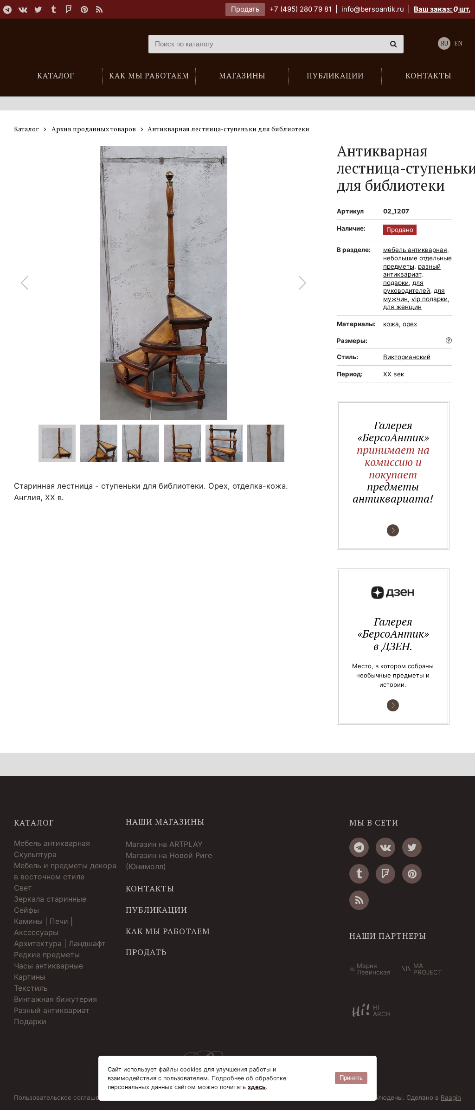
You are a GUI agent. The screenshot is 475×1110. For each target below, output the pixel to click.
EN (458, 43)
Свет (23, 887)
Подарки (30, 1021)
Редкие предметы (47, 954)
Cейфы (26, 910)
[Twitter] (38, 9)
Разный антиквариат (52, 1010)
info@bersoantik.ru (372, 9)
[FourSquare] (68, 9)
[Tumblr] (53, 9)
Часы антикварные (48, 965)
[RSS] (99, 9)
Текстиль (31, 988)
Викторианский (406, 357)
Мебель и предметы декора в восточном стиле (65, 871)
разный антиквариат (412, 270)
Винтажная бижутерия (55, 999)
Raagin (451, 1097)
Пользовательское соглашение (62, 1098)
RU (444, 43)
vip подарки (429, 299)
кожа (391, 324)
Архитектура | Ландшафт (60, 943)
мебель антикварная (415, 249)
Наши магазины (165, 822)
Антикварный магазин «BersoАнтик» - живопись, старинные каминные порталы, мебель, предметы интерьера (67, 44)
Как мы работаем (168, 931)
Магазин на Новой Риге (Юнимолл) (169, 861)
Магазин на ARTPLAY (164, 844)
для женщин (402, 306)
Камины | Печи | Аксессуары (43, 926)
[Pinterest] (84, 9)
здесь (257, 1087)
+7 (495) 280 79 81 (301, 9)
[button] (302, 283)
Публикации (156, 910)
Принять (351, 1077)
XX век (393, 374)
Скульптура (35, 854)
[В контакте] (22, 9)
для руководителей (406, 287)
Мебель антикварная (52, 843)
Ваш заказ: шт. (442, 9)
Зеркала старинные (50, 898)
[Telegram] (7, 9)
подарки (396, 282)
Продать (245, 9)
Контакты (150, 888)
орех (410, 324)
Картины (29, 976)
